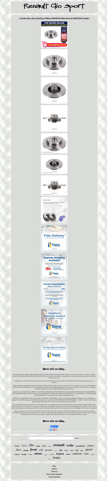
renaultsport (80, 446)
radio (70, 445)
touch (66, 450)
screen (30, 454)
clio (31, 445)
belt (77, 450)
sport (88, 449)
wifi (41, 450)
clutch (38, 446)
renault (58, 445)
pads (44, 445)
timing (49, 459)
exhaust (16, 454)
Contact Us (54, 471)
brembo (24, 454)
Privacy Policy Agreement (54, 474)
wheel (71, 450)
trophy (16, 446)
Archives (54, 468)
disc (60, 450)
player (90, 445)
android (77, 453)
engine (45, 454)
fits (24, 446)
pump (26, 450)
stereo (38, 453)
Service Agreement (54, 477)
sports (55, 450)
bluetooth (51, 454)
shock (68, 454)
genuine (48, 450)
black (81, 450)
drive (49, 446)
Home (54, 466)
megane (60, 453)
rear (86, 453)
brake (56, 457)
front (33, 449)
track (92, 454)
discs (18, 449)
